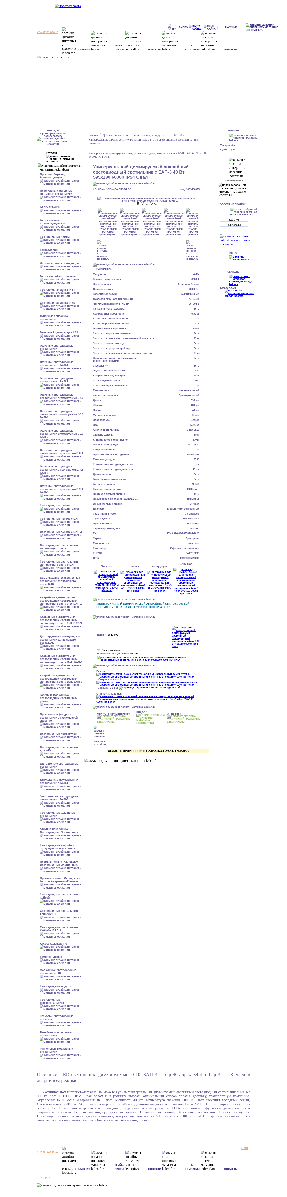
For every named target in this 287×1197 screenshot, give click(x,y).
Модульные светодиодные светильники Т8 (58, 972)
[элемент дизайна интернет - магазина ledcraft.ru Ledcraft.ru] (266, 27)
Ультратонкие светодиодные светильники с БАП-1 (59, 781)
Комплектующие (51, 956)
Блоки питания (50, 207)
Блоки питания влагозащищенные (52, 222)
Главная (84, 49)
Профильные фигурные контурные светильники (56, 192)
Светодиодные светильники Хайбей (59, 896)
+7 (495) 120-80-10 (47, 32)
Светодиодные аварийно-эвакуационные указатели (57, 847)
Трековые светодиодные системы (56, 1018)
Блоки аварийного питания (58, 276)
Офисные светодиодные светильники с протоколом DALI (61, 452)
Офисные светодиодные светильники (56, 347)
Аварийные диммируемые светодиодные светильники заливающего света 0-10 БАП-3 (61, 620)
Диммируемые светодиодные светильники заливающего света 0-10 (60, 581)
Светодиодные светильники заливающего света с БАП (59, 563)
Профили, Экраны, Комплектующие (52, 176)
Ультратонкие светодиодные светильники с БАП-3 (59, 798)
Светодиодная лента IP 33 (57, 289)
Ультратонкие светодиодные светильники (59, 765)
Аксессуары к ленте (53, 943)
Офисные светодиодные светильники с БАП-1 (56, 364)
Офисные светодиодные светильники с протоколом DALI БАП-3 (61, 489)
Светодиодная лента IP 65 (57, 302)
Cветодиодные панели (55, 505)
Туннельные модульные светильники (56, 1050)
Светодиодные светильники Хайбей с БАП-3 (59, 929)
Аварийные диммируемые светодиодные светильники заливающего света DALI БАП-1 (61, 659)
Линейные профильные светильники (56, 1034)
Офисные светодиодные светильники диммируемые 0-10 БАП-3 (61, 434)
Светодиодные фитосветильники (52, 1001)
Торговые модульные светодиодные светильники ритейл (58, 698)
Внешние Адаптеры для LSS (59, 332)
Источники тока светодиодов (59, 263)
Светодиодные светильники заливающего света (59, 547)
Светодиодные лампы (55, 236)
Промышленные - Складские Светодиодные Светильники (59, 863)
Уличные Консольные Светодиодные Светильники (59, 831)
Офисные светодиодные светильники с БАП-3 (56, 380)
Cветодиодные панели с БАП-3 (61, 532)
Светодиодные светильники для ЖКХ (59, 749)
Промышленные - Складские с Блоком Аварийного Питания (60, 880)
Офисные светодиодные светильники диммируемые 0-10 (61, 396)
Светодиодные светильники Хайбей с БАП (59, 912)
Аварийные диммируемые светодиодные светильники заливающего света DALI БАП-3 (61, 678)
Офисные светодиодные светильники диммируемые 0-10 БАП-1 (61, 414)
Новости (154, 49)
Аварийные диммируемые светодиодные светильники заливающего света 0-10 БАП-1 (61, 600)
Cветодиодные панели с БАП (59, 518)
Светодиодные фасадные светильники (57, 814)
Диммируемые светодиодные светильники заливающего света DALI (60, 639)
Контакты (231, 49)
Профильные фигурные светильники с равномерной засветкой (59, 717)
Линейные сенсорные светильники (54, 318)
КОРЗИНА (234, 130)
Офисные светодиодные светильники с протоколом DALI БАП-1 (61, 469)
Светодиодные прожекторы (58, 734)
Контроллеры (49, 250)
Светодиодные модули (55, 986)
